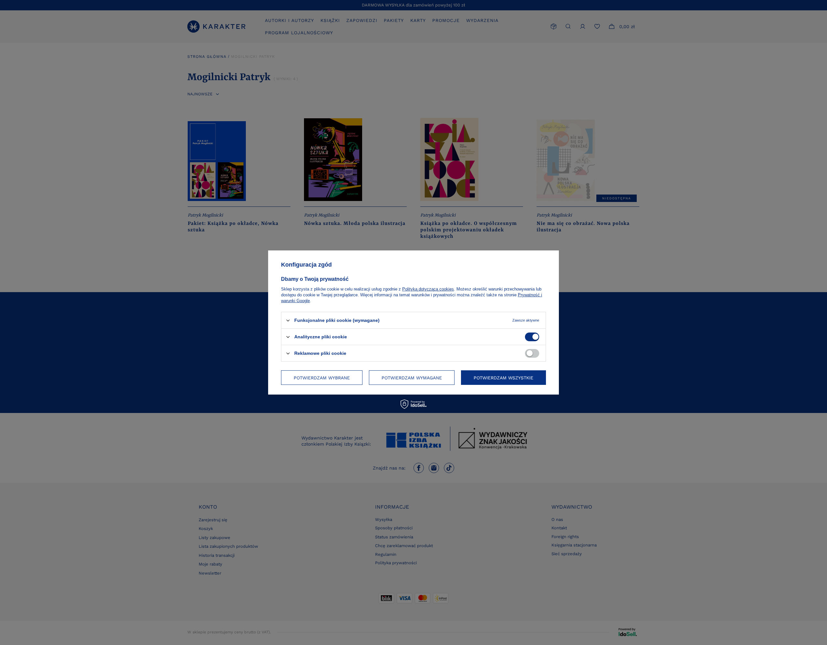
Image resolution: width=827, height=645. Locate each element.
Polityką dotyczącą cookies (428, 289)
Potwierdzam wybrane (322, 377)
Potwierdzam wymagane (412, 377)
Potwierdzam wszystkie (503, 377)
